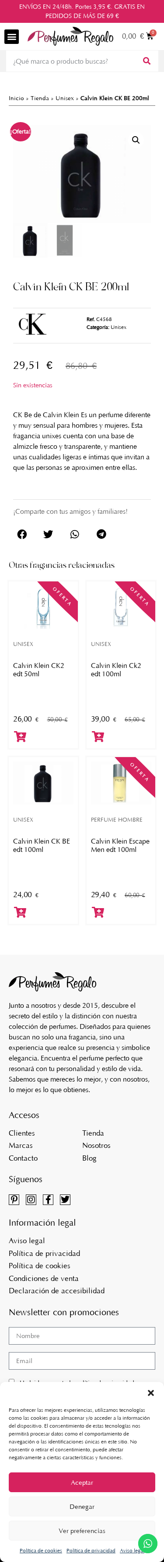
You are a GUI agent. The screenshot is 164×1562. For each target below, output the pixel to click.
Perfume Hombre (117, 819)
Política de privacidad (90, 1551)
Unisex (65, 98)
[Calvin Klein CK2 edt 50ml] (43, 607)
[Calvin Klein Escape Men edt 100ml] (121, 782)
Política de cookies (41, 1551)
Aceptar (82, 1482)
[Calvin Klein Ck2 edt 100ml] (121, 607)
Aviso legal (132, 1551)
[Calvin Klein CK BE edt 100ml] (43, 782)
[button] (151, 1393)
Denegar (82, 1507)
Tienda (40, 98)
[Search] (146, 61)
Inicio (16, 98)
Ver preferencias (82, 1531)
